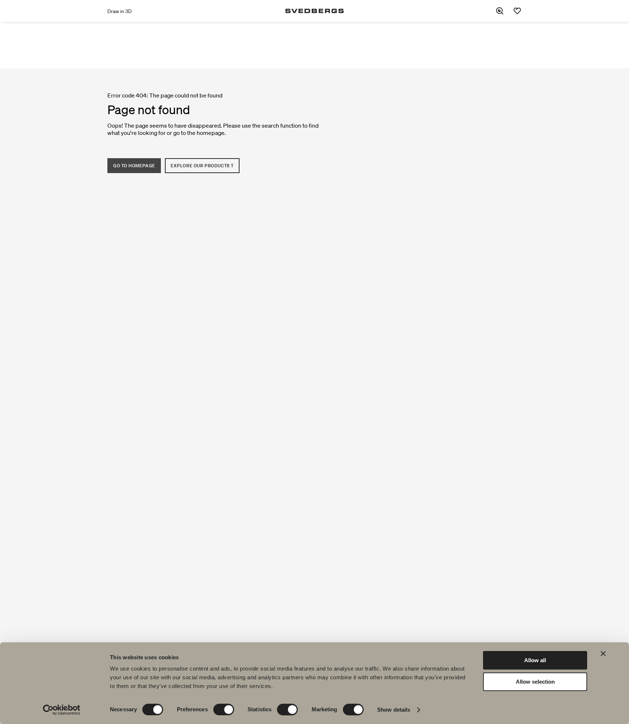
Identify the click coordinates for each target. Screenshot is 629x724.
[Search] (499, 11)
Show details (393, 710)
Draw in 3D (119, 11)
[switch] (223, 709)
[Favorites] (517, 11)
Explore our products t (202, 166)
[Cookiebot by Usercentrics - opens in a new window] (62, 709)
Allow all (535, 660)
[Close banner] (603, 653)
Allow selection (535, 682)
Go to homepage (134, 166)
